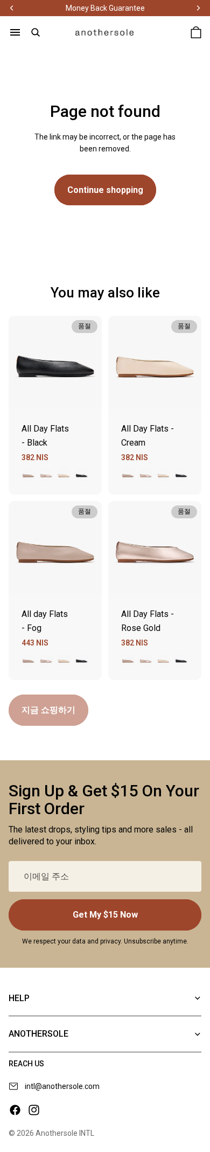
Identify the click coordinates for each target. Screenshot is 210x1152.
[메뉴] (15, 32)
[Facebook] (15, 1110)
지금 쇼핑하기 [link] (48, 710)
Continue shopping (105, 190)
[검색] (35, 32)
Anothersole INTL (65, 1133)
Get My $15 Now (105, 915)
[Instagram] (33, 1110)
